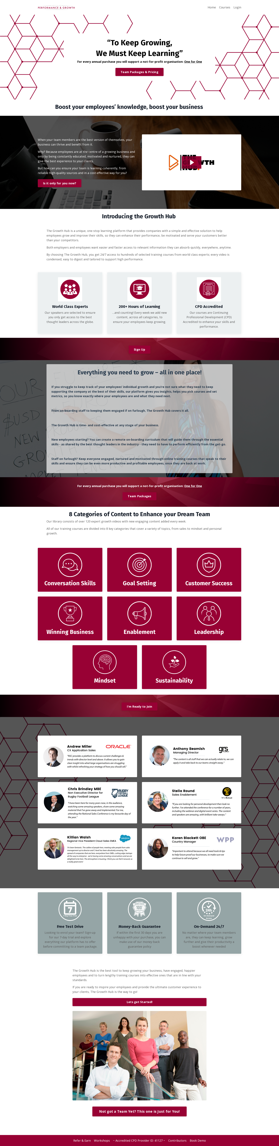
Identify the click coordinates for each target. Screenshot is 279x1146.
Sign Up (139, 349)
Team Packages (139, 496)
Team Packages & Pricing (139, 72)
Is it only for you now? (59, 183)
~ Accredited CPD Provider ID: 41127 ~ (139, 1140)
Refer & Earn (82, 1140)
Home (212, 7)
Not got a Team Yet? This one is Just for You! (139, 1111)
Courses (224, 7)
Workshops (102, 1140)
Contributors (177, 1140)
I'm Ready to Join (139, 706)
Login (237, 7)
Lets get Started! (139, 1002)
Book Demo (198, 1140)
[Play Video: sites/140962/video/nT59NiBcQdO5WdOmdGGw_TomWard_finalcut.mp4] (191, 162)
